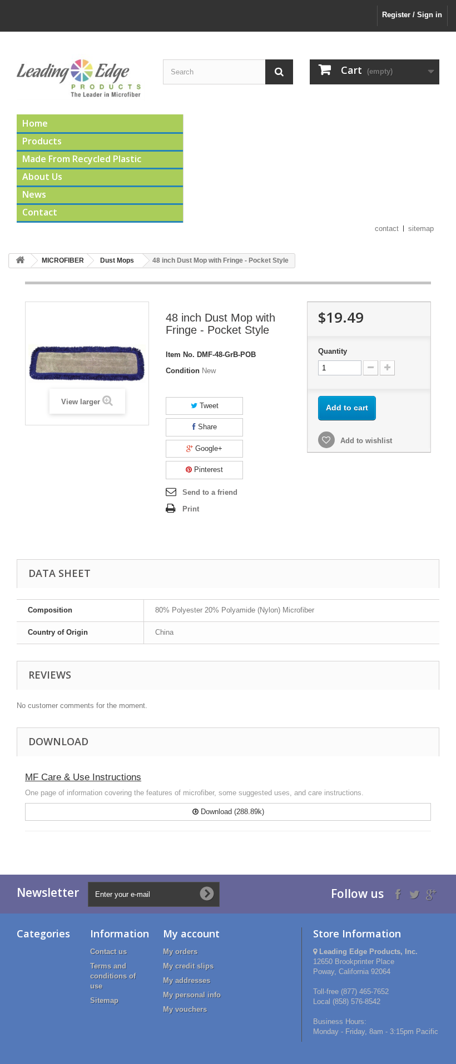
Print (190, 509)
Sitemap (104, 1000)
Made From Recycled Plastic (81, 159)
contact (387, 228)
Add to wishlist (365, 440)
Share (206, 427)
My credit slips (188, 966)
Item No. (180, 354)
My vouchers (185, 1009)
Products (42, 141)
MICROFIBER (63, 260)
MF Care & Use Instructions (83, 777)
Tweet (208, 405)
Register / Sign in (412, 15)
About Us (42, 176)
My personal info (192, 995)
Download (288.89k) (231, 811)
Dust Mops (117, 260)
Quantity (332, 351)
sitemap (421, 228)
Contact (39, 212)
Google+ (207, 448)
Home (35, 123)
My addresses (186, 980)
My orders (180, 951)
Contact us (108, 951)
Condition (183, 371)
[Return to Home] (20, 261)
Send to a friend (209, 492)
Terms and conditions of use (113, 976)
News (34, 194)
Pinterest (207, 469)
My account (191, 933)
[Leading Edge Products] (81, 77)
